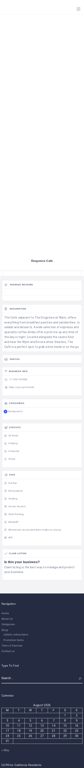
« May (5, 750)
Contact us (8, 651)
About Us (7, 618)
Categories (8, 624)
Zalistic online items (15, 634)
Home (5, 613)
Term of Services (11, 645)
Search (78, 678)
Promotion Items (13, 640)
